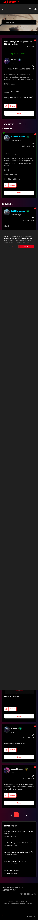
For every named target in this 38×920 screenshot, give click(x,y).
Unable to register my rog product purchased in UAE (18, 852)
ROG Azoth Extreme (16, 92)
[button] (6, 106)
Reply (19, 113)
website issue (28, 97)
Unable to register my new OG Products (15, 861)
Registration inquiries (15, 97)
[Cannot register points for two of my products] (31, 124)
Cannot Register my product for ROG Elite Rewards (18, 843)
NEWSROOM (19, 887)
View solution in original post (12, 179)
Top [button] (3, 915)
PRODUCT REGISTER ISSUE (11, 870)
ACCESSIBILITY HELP (9, 890)
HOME (12, 887)
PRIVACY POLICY (25, 901)
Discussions (6, 33)
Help (30, 9)
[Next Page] (26, 814)
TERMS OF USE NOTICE (13, 901)
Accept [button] (26, 246)
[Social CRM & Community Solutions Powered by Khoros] (31, 916)
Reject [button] (11, 246)
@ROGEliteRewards (9, 84)
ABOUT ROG (5, 887)
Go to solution (19, 54)
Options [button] (35, 33)
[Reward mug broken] (34, 124)
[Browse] (3, 8)
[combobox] (19, 22)
